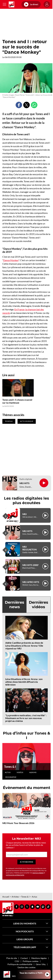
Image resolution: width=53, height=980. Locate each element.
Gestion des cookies (26, 967)
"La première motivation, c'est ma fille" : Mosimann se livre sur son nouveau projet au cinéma (26, 718)
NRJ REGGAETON (29, 548)
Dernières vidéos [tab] (38, 604)
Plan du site (11, 958)
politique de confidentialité (15, 875)
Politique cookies (30, 961)
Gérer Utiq (40, 964)
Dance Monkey (11, 260)
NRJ (24, 514)
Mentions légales (39, 958)
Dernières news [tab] (14, 604)
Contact (24, 958)
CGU (17, 961)
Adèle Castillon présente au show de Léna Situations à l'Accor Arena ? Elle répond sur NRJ (24, 645)
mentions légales (38, 873)
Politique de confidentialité (20, 964)
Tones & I (10, 766)
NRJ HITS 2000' (30, 565)
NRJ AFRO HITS (30, 582)
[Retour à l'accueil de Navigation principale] (11, 4)
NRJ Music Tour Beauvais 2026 (18, 823)
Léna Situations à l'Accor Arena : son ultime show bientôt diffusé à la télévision (24, 682)
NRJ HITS (24, 483)
